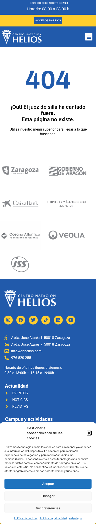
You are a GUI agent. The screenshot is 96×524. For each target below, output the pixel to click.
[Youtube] (70, 320)
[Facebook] (20, 320)
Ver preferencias (48, 508)
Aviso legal (75, 518)
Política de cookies (26, 518)
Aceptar (48, 484)
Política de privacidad (53, 518)
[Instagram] (8, 320)
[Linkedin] (58, 320)
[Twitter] (33, 320)
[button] (89, 433)
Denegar (48, 496)
